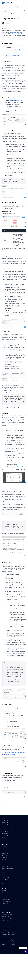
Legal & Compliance (18, 951)
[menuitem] (21, 2)
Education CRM (5, 846)
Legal (3, 894)
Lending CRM (5, 853)
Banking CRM (5, 851)
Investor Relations (6, 901)
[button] (24, 11)
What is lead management (7, 824)
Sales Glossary (5, 840)
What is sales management (8, 829)
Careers (3, 905)
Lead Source (7, 751)
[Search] (21, 2)
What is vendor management (8, 827)
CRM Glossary (5, 837)
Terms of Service (5, 899)
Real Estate (4, 855)
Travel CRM (4, 859)
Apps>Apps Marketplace (17, 100)
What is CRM (5, 822)
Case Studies (5, 831)
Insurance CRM (5, 848)
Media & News (5, 903)
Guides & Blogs (5, 833)
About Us (4, 890)
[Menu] (24, 2)
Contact (3, 907)
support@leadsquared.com (13, 55)
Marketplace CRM (5, 857)
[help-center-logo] (11, 2)
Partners (4, 892)
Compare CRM (5, 835)
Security (3, 897)
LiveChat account (16, 32)
